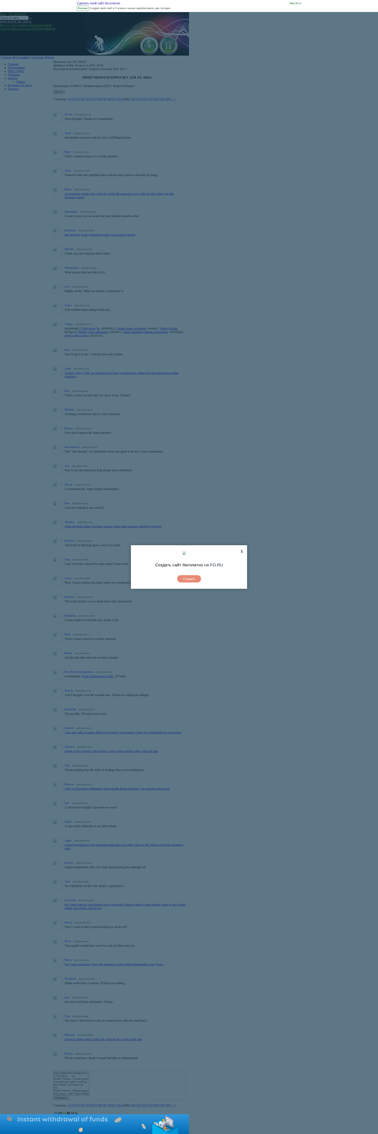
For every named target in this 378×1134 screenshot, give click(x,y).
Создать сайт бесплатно (179, 565)
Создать (189, 579)
